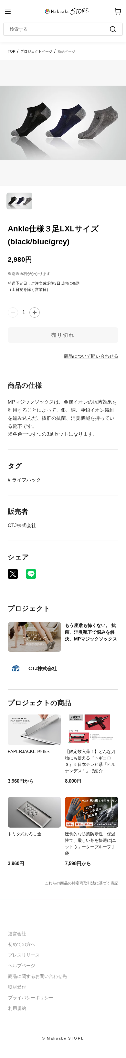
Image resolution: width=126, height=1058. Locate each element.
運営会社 (17, 933)
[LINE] (31, 574)
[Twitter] (13, 574)
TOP (11, 51)
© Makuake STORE (63, 1038)
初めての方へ (21, 944)
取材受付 (17, 986)
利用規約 (17, 1008)
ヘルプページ (21, 965)
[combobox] (60, 29)
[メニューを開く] (7, 11)
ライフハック (26, 479)
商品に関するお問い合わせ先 (37, 976)
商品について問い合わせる (91, 356)
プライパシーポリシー (30, 997)
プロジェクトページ (36, 51)
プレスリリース (24, 954)
